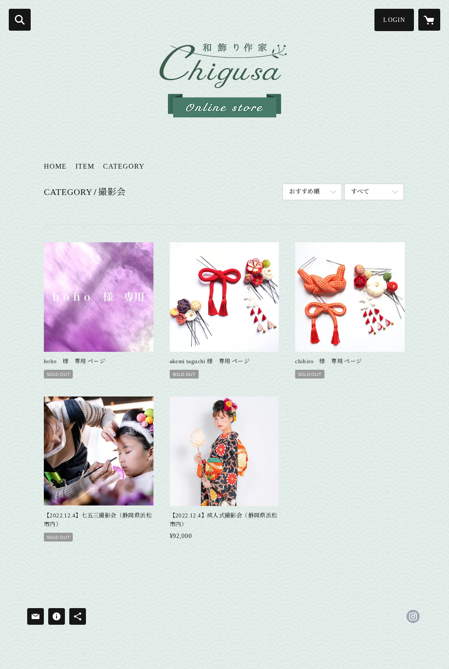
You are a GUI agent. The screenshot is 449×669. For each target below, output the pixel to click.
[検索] (20, 20)
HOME (55, 166)
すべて (360, 191)
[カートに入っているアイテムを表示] (429, 20)
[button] (394, 20)
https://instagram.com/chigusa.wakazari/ (413, 616)
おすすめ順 (304, 191)
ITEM (84, 166)
